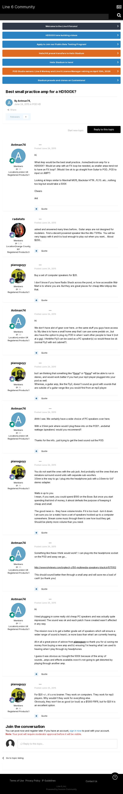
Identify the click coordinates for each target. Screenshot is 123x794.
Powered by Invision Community (61, 789)
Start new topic (76, 130)
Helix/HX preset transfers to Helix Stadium (61, 53)
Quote (44, 209)
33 (19, 169)
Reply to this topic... (33, 743)
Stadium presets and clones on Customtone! (61, 80)
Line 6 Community (18, 7)
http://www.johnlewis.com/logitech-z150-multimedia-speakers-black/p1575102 (75, 567)
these (76, 373)
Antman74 (24, 100)
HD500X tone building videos (61, 35)
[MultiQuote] (36, 209)
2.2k (19, 243)
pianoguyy (18, 265)
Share (12, 109)
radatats (18, 219)
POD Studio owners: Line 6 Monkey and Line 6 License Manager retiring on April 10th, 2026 (62, 71)
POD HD (36, 104)
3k (19, 289)
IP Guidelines (49, 780)
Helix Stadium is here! (61, 62)
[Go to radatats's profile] (18, 230)
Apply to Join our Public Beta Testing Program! (61, 44)
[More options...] (40, 145)
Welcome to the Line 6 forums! (61, 26)
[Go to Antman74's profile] (9, 102)
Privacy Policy (32, 780)
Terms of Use (17, 780)
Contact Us (91, 781)
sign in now (76, 730)
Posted (45, 148)
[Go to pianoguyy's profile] (18, 276)
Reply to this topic (104, 129)
